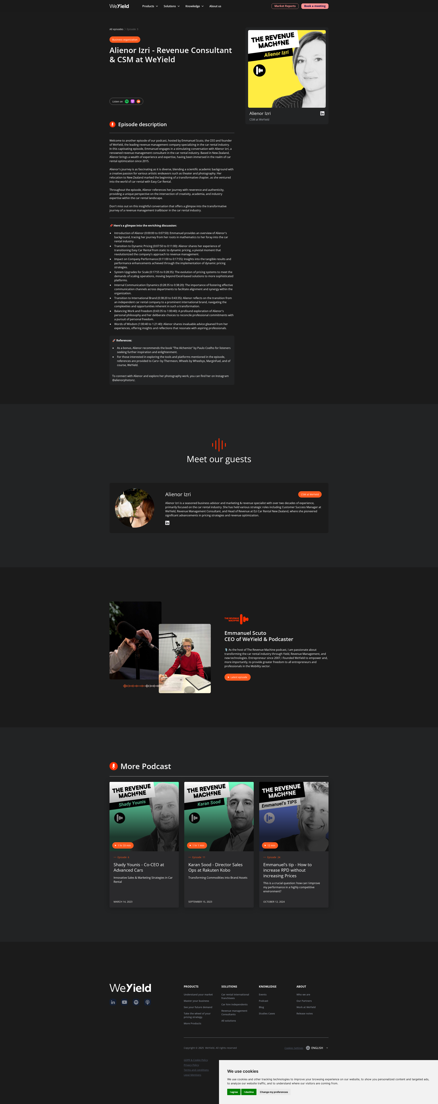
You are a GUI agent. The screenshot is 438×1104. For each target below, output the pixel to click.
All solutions (228, 1020)
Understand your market (198, 994)
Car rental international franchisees (235, 996)
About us (215, 6)
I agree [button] (234, 1091)
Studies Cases (267, 1013)
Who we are (303, 994)
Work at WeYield (306, 1007)
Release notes (305, 1013)
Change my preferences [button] (274, 1091)
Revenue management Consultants (234, 1012)
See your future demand (198, 1007)
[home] (123, 6)
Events (263, 994)
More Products (192, 1023)
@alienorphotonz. (123, 380)
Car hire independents (234, 1004)
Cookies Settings (294, 1048)
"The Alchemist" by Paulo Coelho (193, 348)
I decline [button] (249, 1091)
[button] (150, 6)
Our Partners (304, 1000)
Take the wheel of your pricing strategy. (197, 1015)
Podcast (263, 1000)
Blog (261, 1007)
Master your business (196, 1000)
